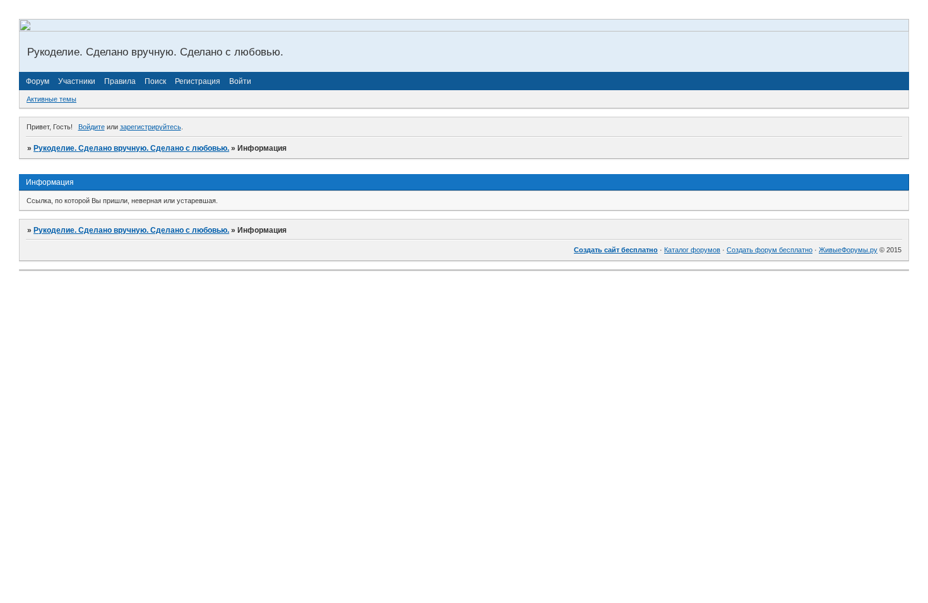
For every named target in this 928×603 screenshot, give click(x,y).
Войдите (91, 127)
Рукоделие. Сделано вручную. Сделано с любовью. (131, 148)
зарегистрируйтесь (150, 127)
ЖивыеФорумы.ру (848, 250)
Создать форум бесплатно (769, 250)
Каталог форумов (692, 250)
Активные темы (51, 99)
